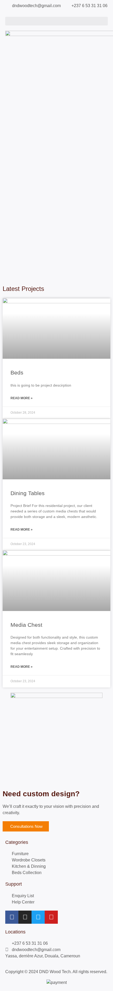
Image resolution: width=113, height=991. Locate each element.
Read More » (22, 398)
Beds (17, 372)
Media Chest (26, 625)
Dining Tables (28, 493)
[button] (56, 21)
